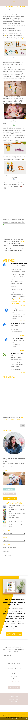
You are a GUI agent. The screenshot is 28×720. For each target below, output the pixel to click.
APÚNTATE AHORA (14, 634)
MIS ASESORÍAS (9, 499)
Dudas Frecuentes (14, 671)
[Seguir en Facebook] (9, 681)
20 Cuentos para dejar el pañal (16, 521)
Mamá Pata (14, 324)
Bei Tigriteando (17, 309)
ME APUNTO (14, 688)
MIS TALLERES (9, 494)
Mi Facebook (6, 551)
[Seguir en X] (12, 681)
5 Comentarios (14, 9)
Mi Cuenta (14, 676)
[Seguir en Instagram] (18, 681)
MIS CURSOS (8, 489)
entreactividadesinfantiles (19, 263)
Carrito (14, 678)
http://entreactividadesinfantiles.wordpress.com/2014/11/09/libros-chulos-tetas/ (18, 301)
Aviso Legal (14, 661)
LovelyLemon (14, 701)
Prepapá (14, 61)
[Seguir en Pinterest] (15, 681)
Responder (22, 305)
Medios (14, 673)
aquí (6, 35)
